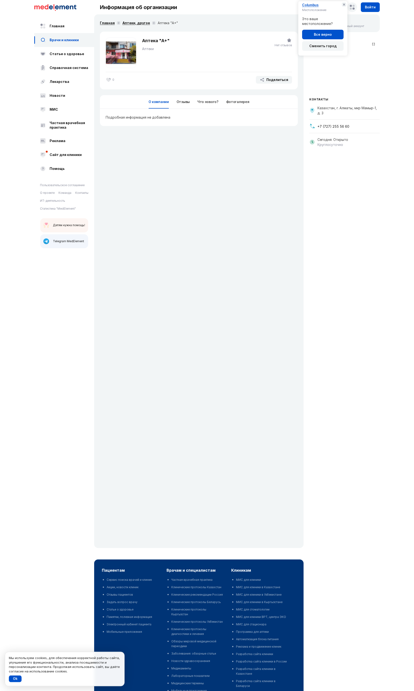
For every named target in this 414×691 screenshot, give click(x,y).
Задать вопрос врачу (122, 602)
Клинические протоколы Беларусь (196, 602)
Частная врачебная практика (67, 125)
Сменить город (323, 46)
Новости (57, 95)
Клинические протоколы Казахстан (196, 587)
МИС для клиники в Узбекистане (259, 594)
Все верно (323, 34)
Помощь (57, 169)
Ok (15, 679)
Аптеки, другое (136, 23)
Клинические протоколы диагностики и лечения (188, 631)
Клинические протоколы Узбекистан (197, 621)
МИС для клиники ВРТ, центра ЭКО (261, 617)
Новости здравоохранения (190, 661)
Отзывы (183, 102)
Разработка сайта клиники (254, 654)
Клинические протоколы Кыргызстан (188, 612)
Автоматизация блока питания (257, 639)
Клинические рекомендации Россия (197, 594)
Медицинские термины (187, 683)
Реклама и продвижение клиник (258, 646)
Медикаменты (181, 668)
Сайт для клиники (66, 155)
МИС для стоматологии (253, 609)
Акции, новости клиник (122, 587)
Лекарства (59, 82)
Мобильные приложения (124, 631)
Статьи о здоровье (67, 54)
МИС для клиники (248, 580)
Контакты (81, 193)
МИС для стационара (251, 624)
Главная (57, 26)
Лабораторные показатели (190, 676)
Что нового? (207, 102)
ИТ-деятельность (52, 200)
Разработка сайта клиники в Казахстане (256, 671)
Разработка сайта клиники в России (261, 661)
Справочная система (69, 68)
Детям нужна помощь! (69, 225)
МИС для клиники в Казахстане (258, 587)
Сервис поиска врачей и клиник (129, 580)
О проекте (47, 193)
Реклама (57, 141)
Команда (64, 193)
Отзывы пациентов (120, 594)
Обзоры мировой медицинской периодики (193, 643)
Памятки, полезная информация (129, 617)
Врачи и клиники (64, 40)
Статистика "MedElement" (58, 208)
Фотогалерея (237, 102)
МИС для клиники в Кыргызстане (259, 602)
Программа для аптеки (252, 631)
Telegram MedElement (68, 241)
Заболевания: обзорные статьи (193, 653)
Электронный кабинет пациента (129, 624)
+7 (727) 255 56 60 (333, 126)
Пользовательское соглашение (62, 185)
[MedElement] (64, 7)
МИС (54, 109)
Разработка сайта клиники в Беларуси (256, 683)
